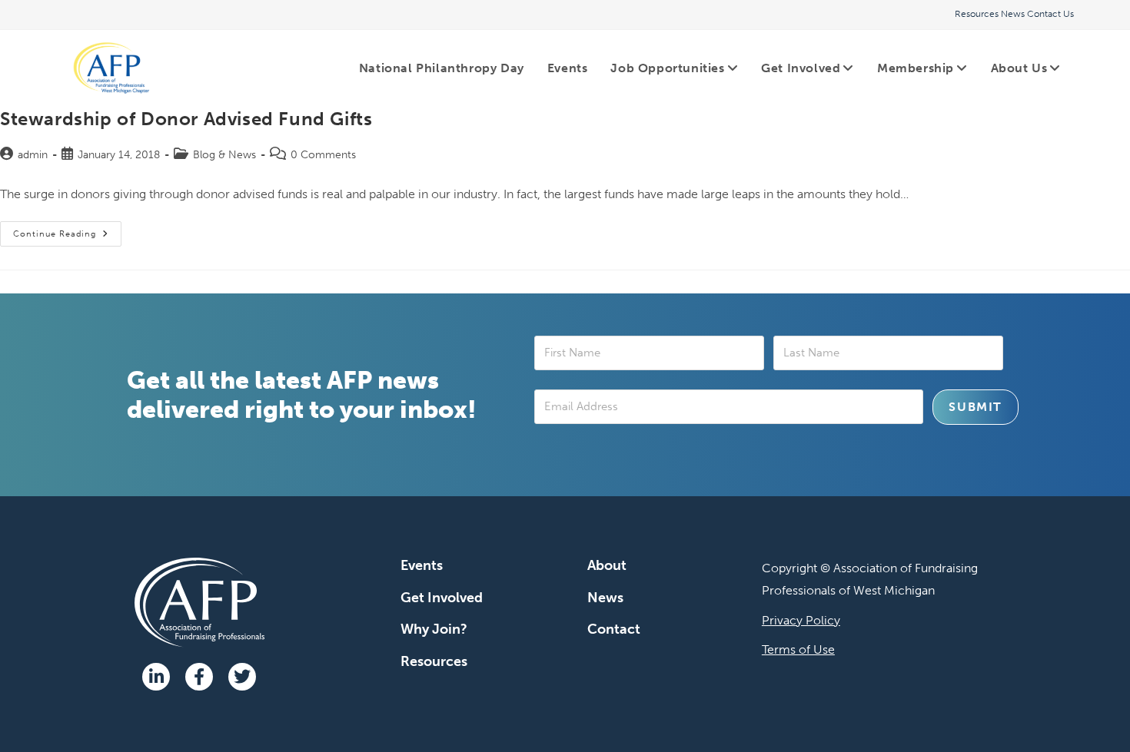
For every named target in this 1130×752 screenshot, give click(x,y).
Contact (613, 629)
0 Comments (323, 154)
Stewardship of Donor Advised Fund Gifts (186, 119)
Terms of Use (798, 649)
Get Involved (441, 597)
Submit (975, 406)
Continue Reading (67, 230)
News (1013, 13)
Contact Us (1050, 13)
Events (421, 565)
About (606, 565)
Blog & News (224, 154)
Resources (977, 13)
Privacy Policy (801, 620)
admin (33, 154)
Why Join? (433, 629)
